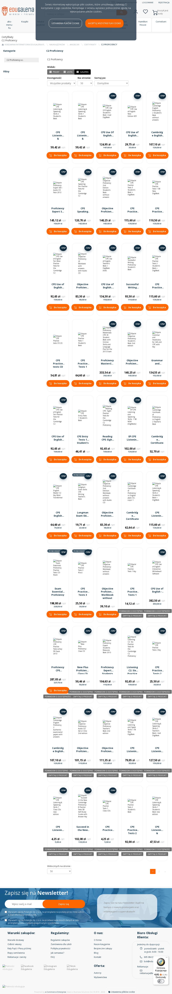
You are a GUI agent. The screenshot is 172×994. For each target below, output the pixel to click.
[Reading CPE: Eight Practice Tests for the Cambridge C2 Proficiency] (107, 415)
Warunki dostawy (16, 940)
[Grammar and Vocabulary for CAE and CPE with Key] (157, 339)
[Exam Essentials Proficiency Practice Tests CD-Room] (57, 567)
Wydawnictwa (100, 977)
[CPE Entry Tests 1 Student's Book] (82, 415)
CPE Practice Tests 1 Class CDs (107, 831)
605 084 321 (150, 957)
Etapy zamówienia (16, 952)
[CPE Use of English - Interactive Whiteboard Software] (157, 567)
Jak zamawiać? (57, 952)
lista (69, 71)
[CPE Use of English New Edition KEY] (132, 111)
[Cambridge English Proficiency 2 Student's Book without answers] (157, 111)
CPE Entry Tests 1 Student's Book (83, 441)
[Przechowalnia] (145, 11)
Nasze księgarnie (102, 944)
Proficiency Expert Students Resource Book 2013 (107, 674)
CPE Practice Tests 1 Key (132, 593)
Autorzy (97, 972)
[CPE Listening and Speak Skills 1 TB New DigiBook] (132, 727)
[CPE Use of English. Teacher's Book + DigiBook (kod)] (107, 263)
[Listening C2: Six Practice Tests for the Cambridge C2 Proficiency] (132, 646)
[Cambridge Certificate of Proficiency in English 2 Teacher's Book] (157, 415)
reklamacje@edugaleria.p (152, 973)
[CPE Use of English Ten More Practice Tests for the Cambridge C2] (57, 263)
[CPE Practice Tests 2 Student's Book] (132, 805)
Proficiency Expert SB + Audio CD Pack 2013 (57, 213)
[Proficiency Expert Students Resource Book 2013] (107, 646)
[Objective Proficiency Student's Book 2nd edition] (132, 339)
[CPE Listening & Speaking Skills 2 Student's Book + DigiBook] (157, 491)
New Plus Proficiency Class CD (82, 670)
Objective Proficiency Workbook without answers (107, 595)
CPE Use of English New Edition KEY (132, 137)
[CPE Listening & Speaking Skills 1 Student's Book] (82, 111)
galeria (84, 71)
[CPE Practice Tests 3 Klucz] (82, 567)
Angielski (74, 44)
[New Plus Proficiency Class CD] (82, 646)
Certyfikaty (90, 44)
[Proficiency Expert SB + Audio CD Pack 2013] (57, 187)
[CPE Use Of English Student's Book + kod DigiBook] (107, 111)
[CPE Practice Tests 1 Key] (132, 567)
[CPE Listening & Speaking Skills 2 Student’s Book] (57, 111)
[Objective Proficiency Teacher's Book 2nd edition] (107, 727)
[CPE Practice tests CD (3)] (57, 339)
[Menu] (167, 958)
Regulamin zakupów (60, 940)
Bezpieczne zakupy (103, 948)
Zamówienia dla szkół (61, 944)
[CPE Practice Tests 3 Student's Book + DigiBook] (132, 187)
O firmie (98, 940)
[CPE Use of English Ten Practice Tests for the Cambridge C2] (57, 415)
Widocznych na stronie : (59, 866)
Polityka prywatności (60, 948)
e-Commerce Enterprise (55, 992)
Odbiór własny (15, 944)
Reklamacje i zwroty (17, 957)
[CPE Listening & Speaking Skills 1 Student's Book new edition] (157, 805)
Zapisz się (63, 904)
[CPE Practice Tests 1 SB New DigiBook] (157, 187)
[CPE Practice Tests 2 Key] (157, 646)
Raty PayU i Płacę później (19, 948)
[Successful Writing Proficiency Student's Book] (132, 263)
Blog (96, 952)
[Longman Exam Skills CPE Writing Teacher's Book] (82, 491)
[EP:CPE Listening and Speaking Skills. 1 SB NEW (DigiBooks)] (132, 415)
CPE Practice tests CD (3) (58, 365)
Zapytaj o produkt (132, 615)
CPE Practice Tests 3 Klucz (83, 593)
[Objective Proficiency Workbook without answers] (107, 567)
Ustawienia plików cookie (65, 23)
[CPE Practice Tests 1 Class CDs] (107, 805)
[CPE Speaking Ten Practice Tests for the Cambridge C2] (82, 187)
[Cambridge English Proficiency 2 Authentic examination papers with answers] (57, 727)
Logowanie (147, 2)
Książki (24, 21)
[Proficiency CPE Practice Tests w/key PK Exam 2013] (57, 646)
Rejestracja (163, 2)
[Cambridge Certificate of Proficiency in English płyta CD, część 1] (132, 491)
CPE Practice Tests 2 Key (157, 672)
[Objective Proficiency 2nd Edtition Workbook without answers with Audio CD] (107, 491)
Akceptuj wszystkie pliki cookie (104, 23)
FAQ (53, 957)
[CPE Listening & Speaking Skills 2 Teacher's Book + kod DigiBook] (157, 727)
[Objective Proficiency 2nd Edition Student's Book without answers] (107, 187)
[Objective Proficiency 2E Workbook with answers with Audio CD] (82, 263)
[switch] (161, 981)
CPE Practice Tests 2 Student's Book (132, 833)
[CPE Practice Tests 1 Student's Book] (82, 339)
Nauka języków (57, 44)
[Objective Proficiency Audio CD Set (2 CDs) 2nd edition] (82, 727)
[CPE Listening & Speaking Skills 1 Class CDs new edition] (57, 805)
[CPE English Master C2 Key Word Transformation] (57, 491)
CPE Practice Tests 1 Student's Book (83, 367)
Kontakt (97, 957)
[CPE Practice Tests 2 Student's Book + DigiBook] (157, 263)
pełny (55, 71)
